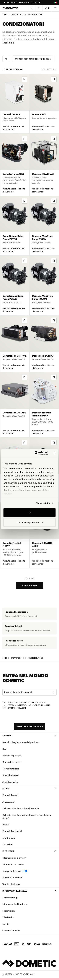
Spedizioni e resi (10, 775)
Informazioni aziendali (14, 891)
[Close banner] (54, 453)
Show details (43, 503)
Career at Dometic (20, 930)
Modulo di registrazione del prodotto (20, 742)
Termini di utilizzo (11, 884)
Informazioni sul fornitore (14, 904)
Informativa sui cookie (13, 864)
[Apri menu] (55, 8)
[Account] (39, 8)
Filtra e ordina (14, 69)
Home (4, 15)
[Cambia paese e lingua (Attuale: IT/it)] (55, 2)
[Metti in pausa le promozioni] (4, 2)
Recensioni (7, 844)
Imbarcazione (17, 15)
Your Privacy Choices (27, 522)
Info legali (8, 851)
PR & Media (17, 917)
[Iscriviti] (54, 692)
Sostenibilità (8, 910)
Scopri (5, 788)
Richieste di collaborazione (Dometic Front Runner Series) (26, 816)
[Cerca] (31, 8)
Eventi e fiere (8, 838)
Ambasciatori (8, 802)
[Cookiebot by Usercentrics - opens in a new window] (36, 453)
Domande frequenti (11, 762)
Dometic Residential (21, 831)
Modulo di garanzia (11, 755)
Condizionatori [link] (35, 15)
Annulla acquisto (10, 782)
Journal (5, 824)
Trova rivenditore (10, 768)
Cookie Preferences (11, 871)
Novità (15, 923)
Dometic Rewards (10, 795)
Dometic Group (19, 897)
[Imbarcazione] (6, 59)
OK (29, 512)
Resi (4, 749)
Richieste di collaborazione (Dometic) (20, 808)
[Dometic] (10, 8)
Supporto (7, 736)
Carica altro (29, 585)
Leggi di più (8, 42)
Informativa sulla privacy (14, 857)
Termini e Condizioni (12, 877)
